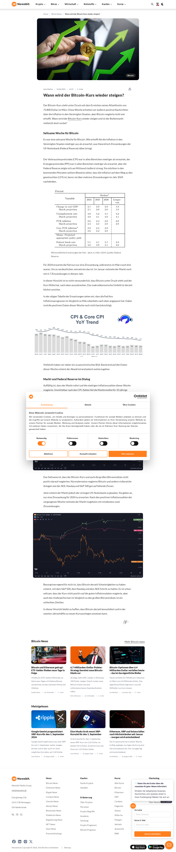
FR (17, 814)
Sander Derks (35, 692)
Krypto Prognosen (88, 825)
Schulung (84, 820)
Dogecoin (119, 806)
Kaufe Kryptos (86, 783)
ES (21, 814)
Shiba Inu (119, 815)
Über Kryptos (86, 802)
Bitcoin (130, 75)
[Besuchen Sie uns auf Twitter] (31, 841)
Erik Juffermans (75, 696)
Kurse (120, 4)
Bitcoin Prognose (88, 830)
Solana (118, 810)
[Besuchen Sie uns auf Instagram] (25, 841)
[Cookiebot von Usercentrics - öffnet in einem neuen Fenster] (135, 397)
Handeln (84, 788)
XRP (117, 797)
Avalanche (119, 829)
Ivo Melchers (114, 692)
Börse (54, 4)
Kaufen (106, 4)
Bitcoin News (56, 14)
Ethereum (119, 792)
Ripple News (51, 792)
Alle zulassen (127, 454)
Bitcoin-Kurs (75, 118)
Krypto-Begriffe (87, 811)
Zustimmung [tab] (47, 405)
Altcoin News (52, 806)
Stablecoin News (53, 815)
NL (13, 814)
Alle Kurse (119, 783)
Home (45, 14)
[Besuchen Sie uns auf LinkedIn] (19, 841)
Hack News (51, 829)
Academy (84, 816)
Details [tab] (88, 405)
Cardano (118, 801)
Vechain (118, 824)
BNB (117, 833)
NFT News (50, 824)
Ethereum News (53, 788)
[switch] (72, 443)
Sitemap (67, 847)
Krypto (39, 4)
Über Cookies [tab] (129, 405)
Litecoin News (52, 801)
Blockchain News (53, 810)
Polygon (118, 820)
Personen (84, 807)
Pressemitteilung (53, 833)
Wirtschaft (70, 4)
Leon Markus (48, 89)
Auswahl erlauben (88, 454)
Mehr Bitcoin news (135, 641)
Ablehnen (48, 454)
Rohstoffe (89, 4)
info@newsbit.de (19, 790)
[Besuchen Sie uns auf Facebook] (14, 841)
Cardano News (52, 797)
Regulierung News (54, 820)
